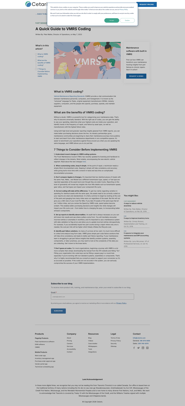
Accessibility (71, 349)
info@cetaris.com (139, 338)
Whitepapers (92, 346)
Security (114, 343)
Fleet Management (43, 23)
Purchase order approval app (45, 361)
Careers (69, 343)
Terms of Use (115, 338)
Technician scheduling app (44, 367)
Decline (127, 20)
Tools (90, 349)
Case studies (92, 343)
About (69, 338)
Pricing (69, 341)
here (84, 162)
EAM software (40, 344)
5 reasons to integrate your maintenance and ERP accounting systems (136, 235)
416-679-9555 (145, 341)
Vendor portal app (41, 364)
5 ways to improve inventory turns (136, 218)
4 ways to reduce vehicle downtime (133, 204)
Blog (89, 338)
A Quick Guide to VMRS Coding (63, 29)
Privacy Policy (124, 9)
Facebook (134, 348)
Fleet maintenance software (44, 341)
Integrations (92, 352)
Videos (90, 341)
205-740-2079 (143, 343)
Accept (112, 20)
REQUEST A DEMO (136, 76)
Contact (69, 352)
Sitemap (113, 346)
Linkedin (143, 348)
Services (70, 346)
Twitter (138, 348)
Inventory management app (44, 358)
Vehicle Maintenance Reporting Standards (69, 96)
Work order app (40, 355)
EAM (125, 216)
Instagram (147, 348)
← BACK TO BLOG (42, 14)
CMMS (37, 347)
